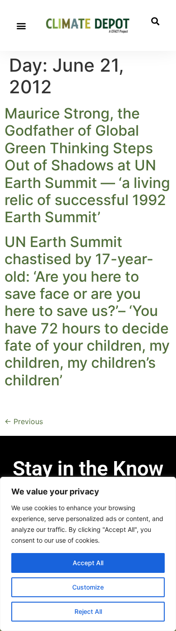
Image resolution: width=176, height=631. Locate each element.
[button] (21, 25)
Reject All (88, 611)
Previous (24, 421)
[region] (88, 554)
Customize (88, 587)
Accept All (88, 563)
